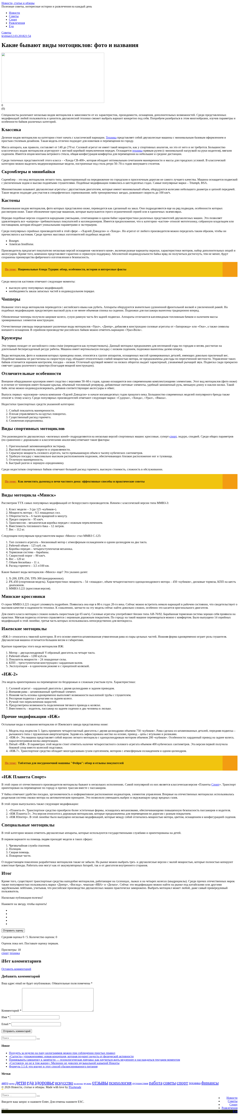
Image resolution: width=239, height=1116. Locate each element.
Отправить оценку (13, 930)
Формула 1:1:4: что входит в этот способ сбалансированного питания (53, 1066)
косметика (78, 1084)
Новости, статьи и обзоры (18, 3)
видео (12, 1083)
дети (20, 1082)
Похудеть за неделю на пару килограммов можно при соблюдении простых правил (62, 1053)
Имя (5, 1017)
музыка (87, 1083)
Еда (11, 26)
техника (137, 150)
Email (6, 1024)
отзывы (100, 1082)
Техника (111, 137)
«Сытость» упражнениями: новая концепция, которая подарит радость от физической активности (71, 1056)
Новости (14, 12)
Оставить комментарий (16, 969)
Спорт (13, 19)
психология (120, 1082)
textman (6, 36)
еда (30, 1082)
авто (4, 1083)
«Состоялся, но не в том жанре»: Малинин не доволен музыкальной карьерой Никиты (64, 1063)
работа (155, 1082)
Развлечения (17, 22)
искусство (64, 1083)
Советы (14, 16)
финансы (210, 1082)
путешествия (140, 1083)
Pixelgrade (75, 1087)
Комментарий (11, 1010)
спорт (173, 436)
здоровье (44, 1082)
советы (169, 1083)
